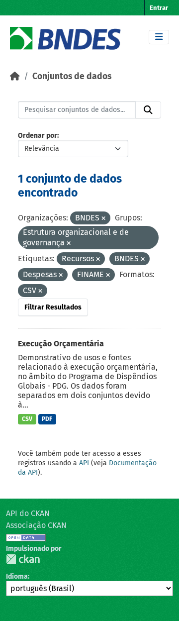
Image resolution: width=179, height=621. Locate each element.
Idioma (17, 576)
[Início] (15, 76)
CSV (27, 418)
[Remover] (103, 218)
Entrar (159, 7)
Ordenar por (37, 135)
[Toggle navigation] (159, 37)
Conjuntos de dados (71, 76)
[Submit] (148, 110)
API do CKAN (28, 513)
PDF (47, 418)
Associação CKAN (36, 525)
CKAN (23, 559)
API (84, 463)
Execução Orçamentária (61, 343)
